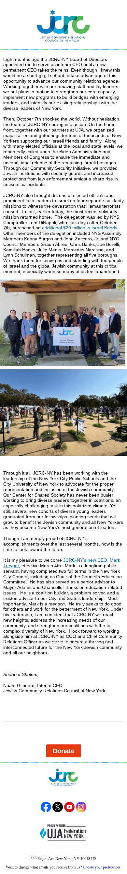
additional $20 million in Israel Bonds (79, 227)
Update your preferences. (102, 867)
